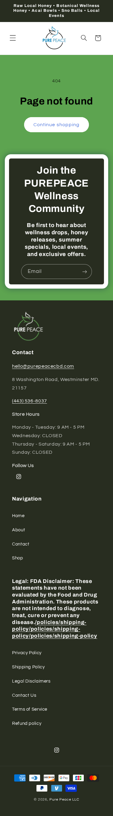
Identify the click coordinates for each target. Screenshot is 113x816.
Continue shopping (56, 124)
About (18, 530)
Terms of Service (29, 709)
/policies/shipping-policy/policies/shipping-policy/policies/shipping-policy (54, 629)
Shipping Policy (28, 667)
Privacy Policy (27, 653)
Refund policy (26, 723)
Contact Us (24, 695)
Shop (17, 558)
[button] (13, 38)
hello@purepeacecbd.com (43, 366)
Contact (20, 544)
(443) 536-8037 (29, 400)
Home (18, 516)
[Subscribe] (85, 271)
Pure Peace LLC (64, 799)
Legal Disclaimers (31, 681)
